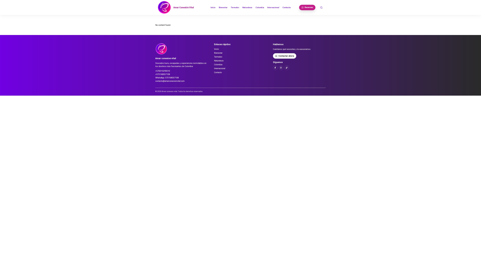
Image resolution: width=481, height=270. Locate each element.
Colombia (260, 7)
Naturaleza (247, 7)
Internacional (273, 7)
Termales (235, 7)
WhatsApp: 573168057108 (167, 77)
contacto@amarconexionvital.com (170, 81)
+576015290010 (162, 71)
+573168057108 (162, 74)
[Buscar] (321, 7)
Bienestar (223, 7)
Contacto (286, 7)
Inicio (213, 7)
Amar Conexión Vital (183, 7)
